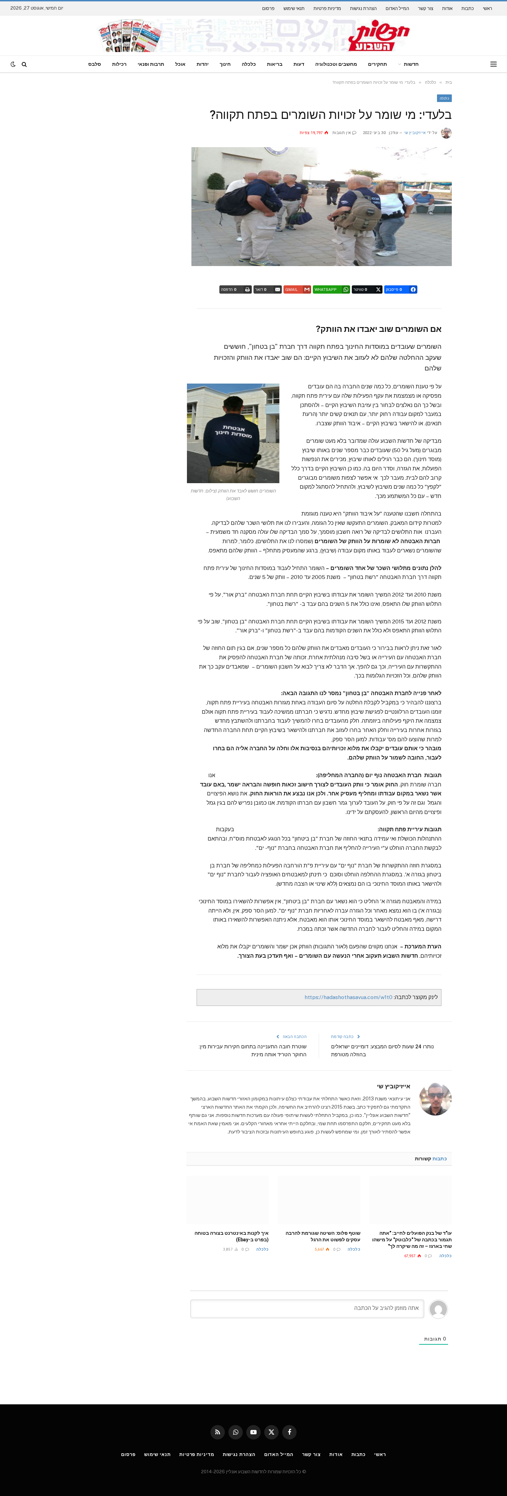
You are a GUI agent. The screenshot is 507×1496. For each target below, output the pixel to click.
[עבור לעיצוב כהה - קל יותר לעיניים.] (13, 64)
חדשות (411, 64)
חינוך (225, 64)
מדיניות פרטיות (327, 8)
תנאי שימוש (294, 8)
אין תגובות (341, 133)
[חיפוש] (24, 64)
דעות (299, 64)
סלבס (94, 64)
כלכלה (249, 64)
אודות (447, 8)
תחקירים (377, 64)
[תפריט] (493, 64)
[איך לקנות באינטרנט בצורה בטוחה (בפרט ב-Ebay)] (227, 1200)
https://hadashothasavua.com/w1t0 (348, 997)
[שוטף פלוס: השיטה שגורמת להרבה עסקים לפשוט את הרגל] (319, 1200)
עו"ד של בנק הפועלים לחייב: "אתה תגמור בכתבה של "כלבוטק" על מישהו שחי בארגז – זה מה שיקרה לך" (412, 1239)
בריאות (274, 64)
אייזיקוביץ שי (415, 133)
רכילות (119, 64)
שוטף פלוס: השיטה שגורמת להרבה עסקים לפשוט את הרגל (323, 1236)
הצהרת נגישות (363, 8)
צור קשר (425, 8)
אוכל (180, 64)
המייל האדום (397, 8)
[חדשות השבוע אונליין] (253, 35)
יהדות (203, 64)
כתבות (467, 8)
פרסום (268, 8)
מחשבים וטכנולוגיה (336, 64)
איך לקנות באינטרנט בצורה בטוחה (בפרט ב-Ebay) (232, 1236)
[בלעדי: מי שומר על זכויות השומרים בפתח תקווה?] (321, 264)
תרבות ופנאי (151, 64)
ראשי (487, 8)
